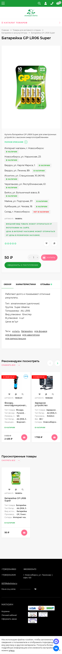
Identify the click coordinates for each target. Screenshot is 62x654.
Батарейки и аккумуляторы (14, 33)
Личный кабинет (9, 615)
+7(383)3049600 (9, 569)
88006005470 (30, 569)
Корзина (5, 611)
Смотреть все (9, 460)
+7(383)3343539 (9, 575)
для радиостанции (15, 338)
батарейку (27, 331)
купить (16, 331)
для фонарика (13, 335)
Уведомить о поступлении (23, 265)
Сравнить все (9, 365)
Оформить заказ (9, 619)
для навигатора (31, 335)
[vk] (35, 589)
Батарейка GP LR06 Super (15, 499)
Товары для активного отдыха (27, 30)
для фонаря (40, 331)
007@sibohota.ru (9, 583)
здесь (11, 650)
